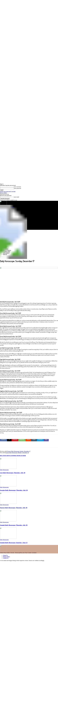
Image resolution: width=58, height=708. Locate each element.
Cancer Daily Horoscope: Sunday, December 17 (18, 451)
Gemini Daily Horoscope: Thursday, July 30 (13, 525)
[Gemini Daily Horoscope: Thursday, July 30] (8, 521)
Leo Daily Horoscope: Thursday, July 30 (12, 473)
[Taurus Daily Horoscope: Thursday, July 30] (8, 503)
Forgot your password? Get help (7, 191)
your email (16, 197)
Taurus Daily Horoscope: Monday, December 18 (17, 452)
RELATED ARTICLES (6, 455)
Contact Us (5, 558)
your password (17, 188)
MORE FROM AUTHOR (19, 455)
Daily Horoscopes (4, 469)
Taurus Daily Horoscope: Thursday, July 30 (13, 507)
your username (17, 186)
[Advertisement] (29, 219)
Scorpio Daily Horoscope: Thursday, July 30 (14, 490)
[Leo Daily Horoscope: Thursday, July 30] (8, 468)
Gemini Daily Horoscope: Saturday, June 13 (13, 542)
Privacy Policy (3, 192)
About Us (5, 555)
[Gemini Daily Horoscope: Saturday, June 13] (8, 538)
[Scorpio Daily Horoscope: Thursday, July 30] (8, 486)
